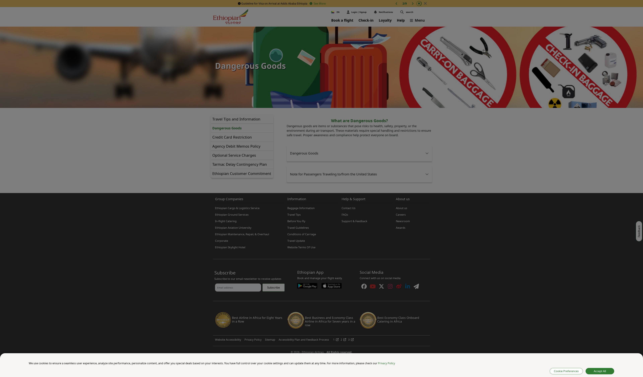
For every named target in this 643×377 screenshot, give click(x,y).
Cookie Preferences (566, 371)
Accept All (600, 371)
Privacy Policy (386, 363)
